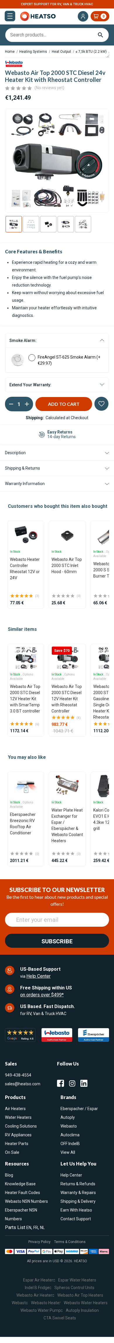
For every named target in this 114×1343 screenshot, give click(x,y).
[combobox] (57, 695)
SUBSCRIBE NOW (57, 753)
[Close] (103, 581)
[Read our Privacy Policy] (96, 728)
